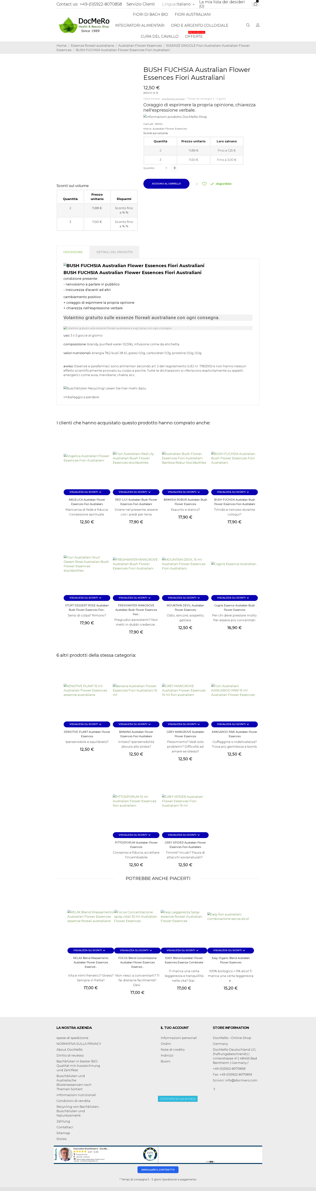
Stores (62, 1139)
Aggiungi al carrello (166, 183)
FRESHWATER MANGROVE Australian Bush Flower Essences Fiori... (136, 610)
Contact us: (67, 4)
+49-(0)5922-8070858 (101, 4)
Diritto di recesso (70, 1055)
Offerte (195, 35)
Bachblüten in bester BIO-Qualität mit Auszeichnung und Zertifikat (78, 1065)
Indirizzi (167, 1055)
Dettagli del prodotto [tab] (115, 252)
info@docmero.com (241, 1080)
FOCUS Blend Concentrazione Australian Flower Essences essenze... (137, 962)
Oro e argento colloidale (199, 25)
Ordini (166, 1044)
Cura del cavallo (159, 36)
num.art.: (148, 124)
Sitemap (63, 1133)
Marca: (147, 128)
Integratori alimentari (139, 25)
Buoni (165, 1061)
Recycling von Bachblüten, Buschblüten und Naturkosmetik (78, 1111)
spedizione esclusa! (173, 98)
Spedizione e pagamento (179, 1179)
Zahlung (63, 1121)
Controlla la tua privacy (177, 1098)
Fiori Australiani (193, 14)
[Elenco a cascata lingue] (257, 25)
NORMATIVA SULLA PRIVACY (79, 1044)
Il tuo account (175, 1028)
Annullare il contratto (158, 1169)
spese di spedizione (72, 1038)
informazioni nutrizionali (76, 1095)
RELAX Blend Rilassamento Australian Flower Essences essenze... (90, 962)
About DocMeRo (70, 1049)
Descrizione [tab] (73, 252)
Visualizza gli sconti (85, 492)
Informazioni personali (179, 1038)
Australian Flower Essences (170, 128)
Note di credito (173, 1049)
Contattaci (65, 1127)
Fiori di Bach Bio (150, 14)
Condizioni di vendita (73, 1101)
